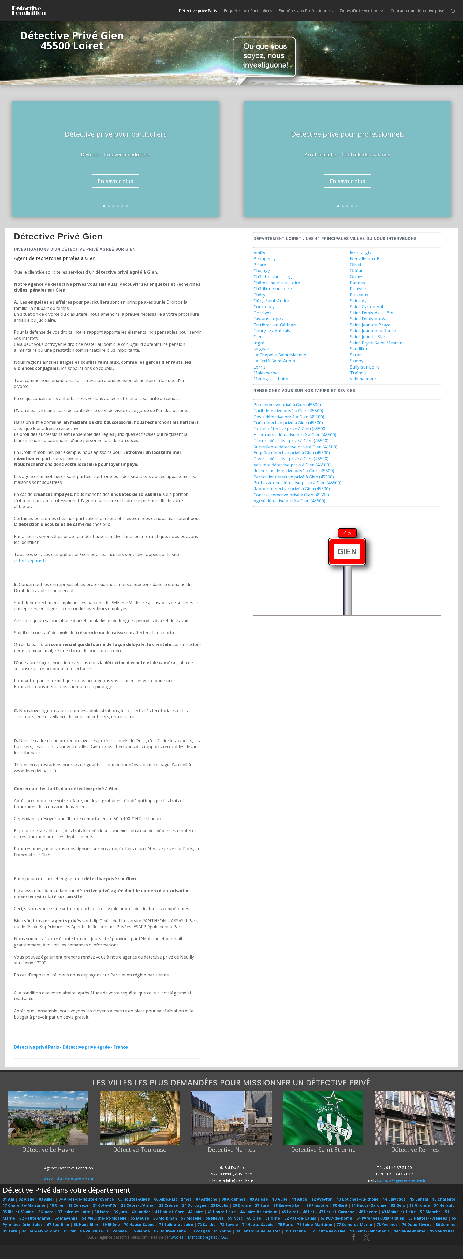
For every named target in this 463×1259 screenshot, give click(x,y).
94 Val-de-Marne (409, 1231)
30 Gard (340, 1205)
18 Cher (57, 1205)
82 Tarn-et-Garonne (40, 1231)
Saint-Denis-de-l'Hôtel (372, 313)
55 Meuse (140, 1218)
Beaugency (264, 259)
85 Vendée (117, 1231)
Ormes (356, 277)
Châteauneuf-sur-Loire (276, 283)
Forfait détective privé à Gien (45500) (290, 429)
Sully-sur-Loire (365, 367)
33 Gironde (419, 1205)
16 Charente (443, 1199)
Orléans (358, 271)
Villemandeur (363, 379)
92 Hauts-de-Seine (328, 1231)
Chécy (259, 295)
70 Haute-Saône (139, 1224)
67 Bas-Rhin (58, 1224)
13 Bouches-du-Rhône (358, 1199)
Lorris (259, 367)
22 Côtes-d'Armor (138, 1205)
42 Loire (195, 1211)
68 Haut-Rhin (85, 1224)
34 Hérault (444, 1205)
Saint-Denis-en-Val (369, 319)
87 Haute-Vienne (170, 1231)
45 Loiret (290, 1211)
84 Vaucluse (91, 1231)
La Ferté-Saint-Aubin (274, 361)
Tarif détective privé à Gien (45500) (288, 411)
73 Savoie (229, 1224)
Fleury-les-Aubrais (271, 331)
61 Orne (272, 1218)
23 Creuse (168, 1205)
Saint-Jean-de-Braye (370, 325)
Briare (259, 265)
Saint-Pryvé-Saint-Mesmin (376, 343)
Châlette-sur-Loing (272, 277)
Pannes (357, 283)
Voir (46, 1122)
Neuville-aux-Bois (368, 259)
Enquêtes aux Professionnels (306, 11)
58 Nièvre (215, 1218)
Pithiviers (359, 289)
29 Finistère (317, 1205)
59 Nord (235, 1218)
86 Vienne (140, 1231)
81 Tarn (10, 1231)
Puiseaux (359, 295)
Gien (258, 337)
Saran (356, 355)
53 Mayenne (66, 1218)
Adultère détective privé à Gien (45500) (291, 465)
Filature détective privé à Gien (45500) (290, 441)
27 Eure (262, 1205)
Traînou (358, 373)
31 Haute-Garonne (369, 1205)
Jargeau (261, 349)
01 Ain (8, 1199)
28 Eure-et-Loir (287, 1205)
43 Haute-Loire (221, 1211)
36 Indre (46, 1211)
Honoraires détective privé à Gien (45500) (294, 435)
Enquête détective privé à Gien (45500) (291, 453)
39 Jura (120, 1211)
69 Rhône (111, 1224)
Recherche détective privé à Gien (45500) (293, 471)
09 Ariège (259, 1199)
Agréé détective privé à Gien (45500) (289, 501)
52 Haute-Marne (34, 1218)
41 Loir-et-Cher (169, 1211)
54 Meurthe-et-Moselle (104, 1218)
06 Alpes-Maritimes (173, 1199)
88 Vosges (200, 1231)
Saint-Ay (358, 301)
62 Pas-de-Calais (300, 1218)
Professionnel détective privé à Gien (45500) (297, 483)
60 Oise (254, 1218)
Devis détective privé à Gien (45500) (288, 417)
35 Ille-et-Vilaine (18, 1211)
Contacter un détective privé (417, 11)
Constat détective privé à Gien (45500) (291, 495)
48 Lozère (368, 1211)
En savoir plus (115, 181)
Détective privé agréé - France (95, 1047)
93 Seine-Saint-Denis (370, 1231)
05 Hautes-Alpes (134, 1199)
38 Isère (102, 1211)
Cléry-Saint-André (271, 301)
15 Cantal (419, 1199)
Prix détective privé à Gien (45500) (287, 405)
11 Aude (299, 1199)
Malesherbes (266, 373)
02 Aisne (26, 1199)
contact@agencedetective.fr (401, 1180)
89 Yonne (222, 1231)
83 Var (70, 1231)
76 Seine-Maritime (314, 1224)
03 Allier (46, 1199)
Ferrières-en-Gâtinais (274, 325)
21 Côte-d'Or (105, 1205)
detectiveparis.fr (30, 560)
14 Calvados (394, 1199)
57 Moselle (191, 1218)
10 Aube (279, 1199)
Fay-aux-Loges (268, 319)
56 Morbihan (165, 1218)
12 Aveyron (322, 1199)
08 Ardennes (233, 1199)
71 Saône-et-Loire (176, 1224)
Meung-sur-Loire (270, 379)
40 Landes (141, 1211)
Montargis (360, 253)
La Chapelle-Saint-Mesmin (279, 355)
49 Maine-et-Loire (399, 1211)
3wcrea (177, 1237)
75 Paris (285, 1224)
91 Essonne (295, 1231)
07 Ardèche (206, 1199)
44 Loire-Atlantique (258, 1211)
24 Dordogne (194, 1205)
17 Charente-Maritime (24, 1205)
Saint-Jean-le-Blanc (369, 337)
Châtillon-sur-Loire (272, 289)
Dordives (262, 313)
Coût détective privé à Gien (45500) (288, 423)
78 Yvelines (387, 1224)
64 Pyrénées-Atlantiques (380, 1218)
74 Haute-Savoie (258, 1224)
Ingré (258, 343)
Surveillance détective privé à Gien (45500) (295, 447)
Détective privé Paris (198, 11)
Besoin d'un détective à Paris (69, 1178)
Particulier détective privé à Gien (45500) (293, 477)
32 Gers (398, 1205)
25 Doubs (219, 1205)
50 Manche (430, 1211)
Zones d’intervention (358, 11)
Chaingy (261, 271)
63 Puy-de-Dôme (336, 1218)
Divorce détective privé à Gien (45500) (290, 459)
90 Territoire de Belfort (258, 1231)
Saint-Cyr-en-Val (366, 307)
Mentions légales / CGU (208, 1237)
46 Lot (309, 1211)
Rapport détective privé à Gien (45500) (291, 489)
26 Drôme (242, 1205)
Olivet (355, 265)
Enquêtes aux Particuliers (248, 11)
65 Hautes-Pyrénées (427, 1218)
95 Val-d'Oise (442, 1231)
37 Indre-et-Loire (74, 1211)
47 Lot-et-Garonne (336, 1211)
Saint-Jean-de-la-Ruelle (373, 331)
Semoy (356, 361)
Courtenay (264, 307)
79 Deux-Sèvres (416, 1224)
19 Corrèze (78, 1205)
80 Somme (445, 1224)
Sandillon (359, 349)
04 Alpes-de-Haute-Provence (86, 1199)
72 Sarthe (206, 1224)
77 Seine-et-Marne (354, 1224)
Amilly (259, 253)
